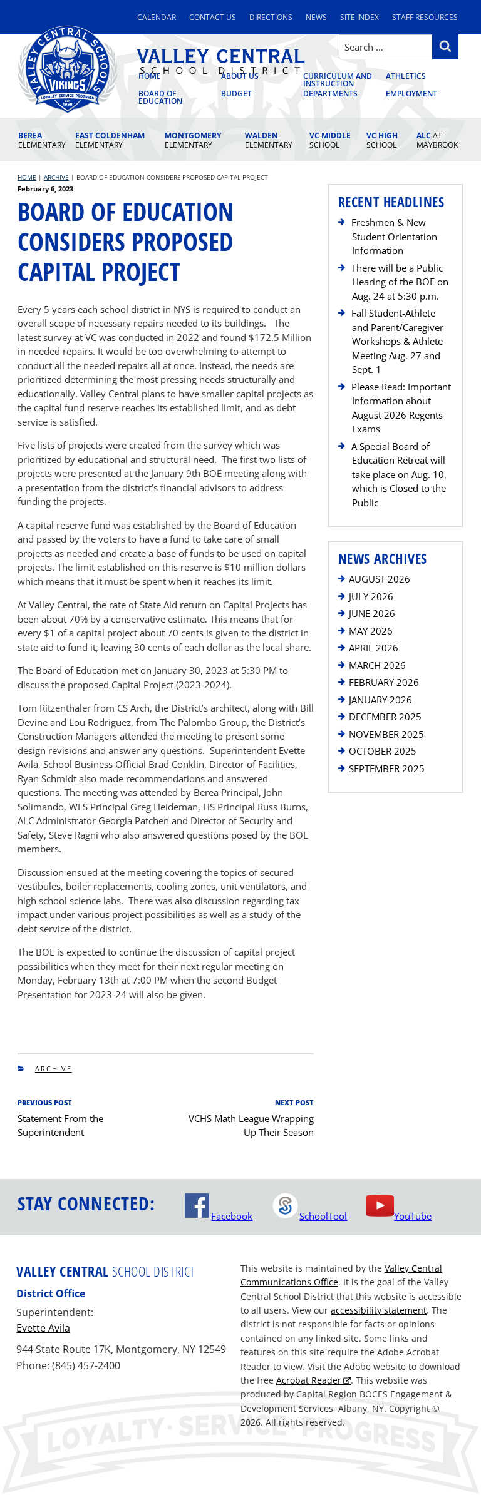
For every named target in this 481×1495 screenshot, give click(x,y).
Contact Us (212, 17)
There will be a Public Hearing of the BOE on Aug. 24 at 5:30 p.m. (399, 282)
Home (149, 77)
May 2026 (371, 631)
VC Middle (330, 140)
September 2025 (387, 768)
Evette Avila (43, 1328)
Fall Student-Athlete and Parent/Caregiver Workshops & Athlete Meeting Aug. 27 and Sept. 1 (397, 341)
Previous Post (45, 1102)
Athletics (406, 77)
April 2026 (373, 647)
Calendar (156, 17)
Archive (53, 1068)
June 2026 (372, 613)
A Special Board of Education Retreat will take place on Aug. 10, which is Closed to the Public (399, 474)
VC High (382, 140)
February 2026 (384, 682)
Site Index (359, 17)
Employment (411, 94)
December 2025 (385, 716)
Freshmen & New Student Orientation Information (394, 236)
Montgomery (193, 140)
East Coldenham (110, 140)
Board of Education (160, 97)
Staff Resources (425, 17)
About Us (240, 77)
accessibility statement (379, 1310)
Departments (330, 94)
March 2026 (377, 665)
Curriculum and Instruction (337, 80)
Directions (270, 17)
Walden (268, 140)
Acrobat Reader (308, 1380)
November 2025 (386, 734)
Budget (236, 94)
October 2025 (382, 751)
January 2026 (380, 699)
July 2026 (371, 596)
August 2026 (379, 579)
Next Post (294, 1102)
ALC (437, 140)
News (316, 17)
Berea (42, 140)
